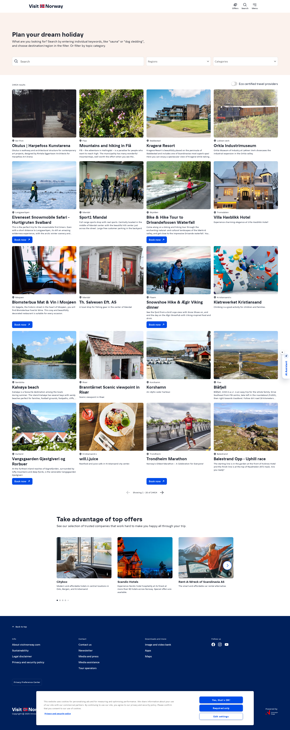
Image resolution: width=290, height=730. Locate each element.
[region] (145, 708)
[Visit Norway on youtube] (226, 644)
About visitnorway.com (26, 644)
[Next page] (162, 492)
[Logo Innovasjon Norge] (272, 712)
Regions (152, 61)
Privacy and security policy (28, 662)
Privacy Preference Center (27, 682)
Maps (148, 656)
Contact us (85, 644)
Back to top (21, 626)
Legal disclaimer (22, 656)
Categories (221, 61)
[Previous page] (128, 492)
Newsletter (86, 650)
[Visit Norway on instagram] (220, 644)
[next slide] (227, 565)
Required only (221, 708)
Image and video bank (158, 644)
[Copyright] (107, 574)
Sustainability (20, 650)
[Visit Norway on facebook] (213, 644)
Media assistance (89, 662)
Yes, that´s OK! (221, 699)
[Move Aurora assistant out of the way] (282, 352)
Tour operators (88, 668)
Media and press (88, 656)
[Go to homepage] (51, 6)
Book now (20, 239)
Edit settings (221, 716)
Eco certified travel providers (258, 84)
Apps (148, 650)
